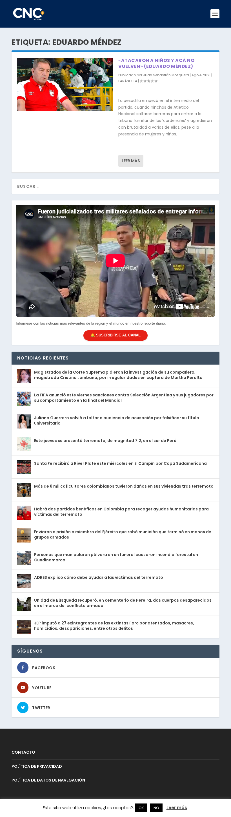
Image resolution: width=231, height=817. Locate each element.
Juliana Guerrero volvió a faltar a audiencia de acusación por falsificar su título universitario (116, 420)
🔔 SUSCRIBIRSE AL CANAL (115, 335)
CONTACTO (23, 752)
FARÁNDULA (127, 81)
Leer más (131, 161)
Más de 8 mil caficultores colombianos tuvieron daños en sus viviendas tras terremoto (124, 486)
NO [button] (156, 808)
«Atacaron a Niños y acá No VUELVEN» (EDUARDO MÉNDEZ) (156, 63)
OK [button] (141, 808)
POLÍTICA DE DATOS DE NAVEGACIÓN (48, 780)
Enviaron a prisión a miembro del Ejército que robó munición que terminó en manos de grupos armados (122, 534)
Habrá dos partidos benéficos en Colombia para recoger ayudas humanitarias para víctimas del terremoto (121, 511)
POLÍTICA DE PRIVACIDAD (37, 766)
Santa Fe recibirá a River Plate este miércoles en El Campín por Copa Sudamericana (120, 463)
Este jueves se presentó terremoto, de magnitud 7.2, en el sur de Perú (105, 440)
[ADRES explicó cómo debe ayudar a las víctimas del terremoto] (24, 581)
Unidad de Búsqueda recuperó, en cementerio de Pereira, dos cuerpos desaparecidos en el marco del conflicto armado (123, 602)
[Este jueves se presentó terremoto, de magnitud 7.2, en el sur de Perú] (24, 444)
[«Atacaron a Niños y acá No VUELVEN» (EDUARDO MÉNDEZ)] (65, 84)
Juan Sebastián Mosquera (166, 75)
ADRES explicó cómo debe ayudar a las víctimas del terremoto (98, 577)
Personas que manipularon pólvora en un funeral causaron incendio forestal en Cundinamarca (116, 557)
